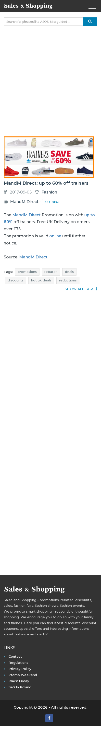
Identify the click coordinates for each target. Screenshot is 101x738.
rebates (50, 272)
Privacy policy (20, 669)
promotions (27, 272)
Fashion (49, 192)
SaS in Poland (20, 687)
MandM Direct (24, 201)
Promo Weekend (23, 675)
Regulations (18, 663)
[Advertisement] (50, 81)
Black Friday (19, 681)
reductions (68, 280)
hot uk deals (41, 280)
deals (69, 272)
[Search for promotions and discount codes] (90, 21)
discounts (16, 280)
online (55, 236)
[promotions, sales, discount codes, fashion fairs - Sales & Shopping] (28, 6)
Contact (15, 656)
